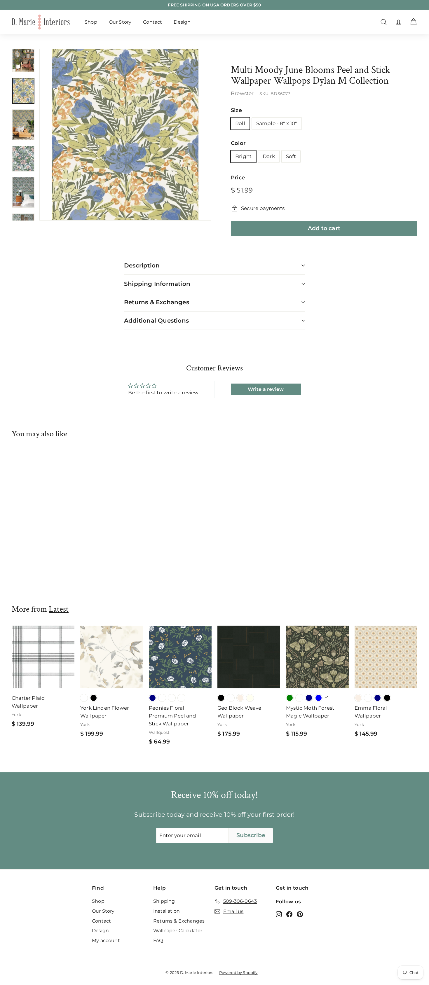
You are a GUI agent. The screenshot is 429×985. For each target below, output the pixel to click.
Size (236, 110)
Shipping (164, 901)
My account (106, 940)
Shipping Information (157, 283)
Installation (166, 911)
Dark (269, 156)
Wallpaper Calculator (177, 930)
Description (142, 265)
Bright (243, 156)
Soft (291, 156)
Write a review (265, 389)
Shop (91, 22)
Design (182, 22)
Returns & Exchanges (156, 302)
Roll (240, 123)
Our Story (120, 22)
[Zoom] (125, 134)
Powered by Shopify (238, 972)
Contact (152, 22)
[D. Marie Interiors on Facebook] (289, 914)
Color (238, 143)
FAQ (158, 940)
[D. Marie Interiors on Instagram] (279, 914)
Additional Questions (156, 320)
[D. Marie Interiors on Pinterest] (300, 914)
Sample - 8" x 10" (276, 123)
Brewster (242, 93)
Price (238, 177)
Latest (59, 609)
